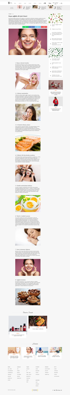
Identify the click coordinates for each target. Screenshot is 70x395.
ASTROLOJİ (37, 374)
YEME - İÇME (28, 372)
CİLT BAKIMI (19, 374)
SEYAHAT (27, 368)
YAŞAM (25, 3)
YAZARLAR (40, 3)
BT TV (55, 366)
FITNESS (37, 372)
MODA (15, 3)
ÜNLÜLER (9, 376)
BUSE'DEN (37, 380)
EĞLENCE (35, 3)
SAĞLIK (37, 368)
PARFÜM (18, 376)
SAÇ (17, 368)
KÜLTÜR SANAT (47, 368)
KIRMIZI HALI (47, 374)
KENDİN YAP (10, 378)
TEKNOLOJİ (28, 378)
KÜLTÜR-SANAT (56, 376)
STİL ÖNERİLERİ (10, 370)
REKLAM (37, 385)
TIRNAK (18, 370)
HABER (27, 380)
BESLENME (37, 370)
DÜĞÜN (9, 380)
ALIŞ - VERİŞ (10, 368)
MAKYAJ (18, 372)
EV (26, 370)
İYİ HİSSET (30, 3)
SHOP (36, 382)
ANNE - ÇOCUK (28, 374)
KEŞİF (27, 381)
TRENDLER (9, 374)
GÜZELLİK (20, 3)
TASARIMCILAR (10, 372)
